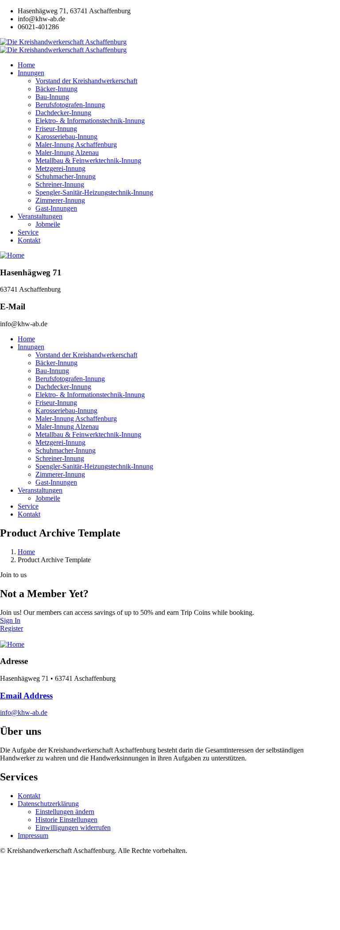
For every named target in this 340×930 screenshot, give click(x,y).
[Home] (12, 255)
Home (26, 552)
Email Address (26, 695)
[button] (64, 811)
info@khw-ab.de (23, 712)
